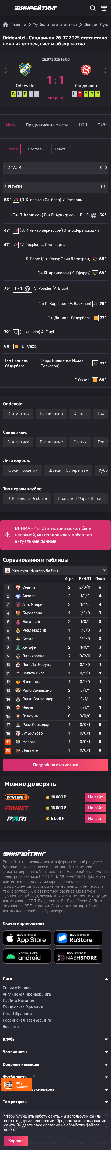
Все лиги (11, 1026)
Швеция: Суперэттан (68, 470)
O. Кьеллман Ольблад (27, 498)
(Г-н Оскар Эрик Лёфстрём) (66, 259)
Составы (36, 149)
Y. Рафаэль (72, 200)
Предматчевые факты (47, 125)
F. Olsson (81, 380)
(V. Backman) (79, 303)
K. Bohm (33, 259)
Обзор (12, 149)
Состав (80, 413)
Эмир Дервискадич (81, 230)
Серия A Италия (17, 988)
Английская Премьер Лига (27, 994)
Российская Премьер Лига (27, 1020)
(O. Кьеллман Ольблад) (40, 200)
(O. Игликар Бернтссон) (41, 230)
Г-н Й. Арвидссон (60, 215)
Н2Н (83, 125)
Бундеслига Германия (23, 1007)
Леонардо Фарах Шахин (81, 498)
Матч (11, 125)
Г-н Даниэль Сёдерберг (69, 318)
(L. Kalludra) (30, 332)
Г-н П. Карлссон (52, 303)
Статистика (18, 413)
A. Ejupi (47, 332)
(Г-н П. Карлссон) (27, 215)
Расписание (51, 413)
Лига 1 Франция (17, 1014)
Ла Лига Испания (18, 1000)
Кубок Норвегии (22, 470)
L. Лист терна (53, 244)
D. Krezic (29, 346)
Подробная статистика (55, 764)
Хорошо (16, 1140)
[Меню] (6, 8)
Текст (59, 149)
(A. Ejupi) (60, 288)
